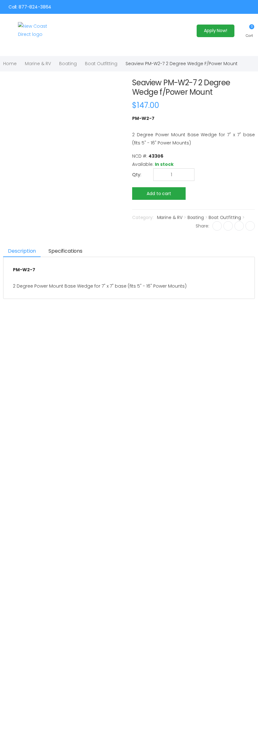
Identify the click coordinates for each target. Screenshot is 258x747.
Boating (68, 63)
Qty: (136, 174)
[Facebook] (217, 226)
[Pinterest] (250, 226)
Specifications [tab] (65, 251)
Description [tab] (22, 251)
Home (10, 63)
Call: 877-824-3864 (29, 7)
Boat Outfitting (101, 63)
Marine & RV (38, 63)
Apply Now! (215, 30)
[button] (249, 31)
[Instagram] (239, 226)
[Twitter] (228, 226)
